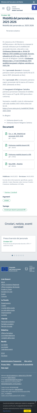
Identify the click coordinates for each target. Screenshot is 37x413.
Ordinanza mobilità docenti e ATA (20, 154)
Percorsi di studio (6, 326)
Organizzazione (6, 312)
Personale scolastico (8, 321)
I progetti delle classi (8, 338)
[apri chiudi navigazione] (3, 8)
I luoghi (3, 305)
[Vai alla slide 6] (23, 255)
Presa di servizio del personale (15, 238)
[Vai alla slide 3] (16, 255)
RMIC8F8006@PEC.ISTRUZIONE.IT (11, 384)
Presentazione (6, 303)
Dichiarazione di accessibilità (23, 364)
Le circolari (4, 347)
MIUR (3, 282)
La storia (4, 315)
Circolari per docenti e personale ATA (14, 210)
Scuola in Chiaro (6, 289)
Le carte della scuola (8, 310)
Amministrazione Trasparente (11, 361)
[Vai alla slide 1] (12, 255)
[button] (34, 7)
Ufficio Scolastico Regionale (10, 284)
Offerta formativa (7, 333)
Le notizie (4, 344)
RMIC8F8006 (19, 389)
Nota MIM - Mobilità (15, 164)
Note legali (4, 368)
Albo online (28, 361)
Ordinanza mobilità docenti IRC (19, 145)
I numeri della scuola (8, 308)
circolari (6, 200)
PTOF (3, 353)
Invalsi (3, 294)
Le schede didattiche (8, 335)
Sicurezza (4, 355)
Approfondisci (7, 411)
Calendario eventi (7, 349)
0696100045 (11, 378)
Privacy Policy (5, 364)
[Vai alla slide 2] (14, 255)
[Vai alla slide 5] (21, 255)
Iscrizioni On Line (6, 291)
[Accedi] (34, 2)
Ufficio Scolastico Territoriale (10, 287)
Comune (4, 296)
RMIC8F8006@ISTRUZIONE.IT (14, 380)
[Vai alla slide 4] (18, 255)
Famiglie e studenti (7, 324)
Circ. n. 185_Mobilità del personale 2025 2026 (17, 134)
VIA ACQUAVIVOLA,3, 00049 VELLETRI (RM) (19, 375)
